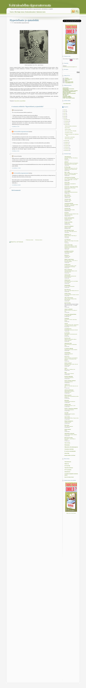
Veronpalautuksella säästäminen (69, 401)
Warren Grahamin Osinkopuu (70, 380)
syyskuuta (66, 124)
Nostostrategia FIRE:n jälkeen (69, 209)
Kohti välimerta (67, 195)
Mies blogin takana (19, 12)
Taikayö (65, 430)
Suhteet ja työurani (67, 227)
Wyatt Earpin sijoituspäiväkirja (70, 314)
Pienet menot (66, 425)
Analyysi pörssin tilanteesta (69, 373)
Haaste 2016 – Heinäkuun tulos (69, 369)
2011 (65, 114)
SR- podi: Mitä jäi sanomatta (69, 286)
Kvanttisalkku (67, 332)
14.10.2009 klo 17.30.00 (16, 168)
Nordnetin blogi (67, 208)
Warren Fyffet (66, 182)
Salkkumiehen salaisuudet (69, 433)
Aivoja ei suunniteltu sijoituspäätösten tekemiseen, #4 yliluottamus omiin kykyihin (71, 359)
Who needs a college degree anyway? (70, 231)
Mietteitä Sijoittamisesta (68, 421)
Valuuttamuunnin (67, 461)
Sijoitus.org (66, 463)
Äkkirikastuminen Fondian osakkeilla (70, 349)
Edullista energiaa (68, 129)
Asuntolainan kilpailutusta (68, 377)
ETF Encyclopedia (67, 469)
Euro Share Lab (67, 289)
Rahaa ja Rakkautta (68, 269)
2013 (65, 111)
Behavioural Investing (68, 437)
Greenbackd (66, 318)
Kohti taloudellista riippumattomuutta (30, 5)
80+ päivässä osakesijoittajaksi (70, 451)
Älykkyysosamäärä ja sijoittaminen (71, 126)
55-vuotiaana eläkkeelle (68, 348)
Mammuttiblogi (67, 285)
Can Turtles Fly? (67, 239)
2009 (65, 118)
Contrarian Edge (67, 199)
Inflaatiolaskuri (67, 471)
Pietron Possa (66, 356)
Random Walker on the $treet (69, 455)
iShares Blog (66, 453)
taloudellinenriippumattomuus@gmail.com (70, 66)
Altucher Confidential (68, 309)
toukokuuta (67, 145)
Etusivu (12, 12)
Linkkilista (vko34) (67, 422)
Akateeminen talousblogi (68, 449)
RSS (77, 11)
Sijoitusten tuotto (41, 12)
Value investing (67, 442)
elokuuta (66, 140)
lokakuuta (66, 122)
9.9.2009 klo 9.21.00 (15, 126)
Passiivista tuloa (67, 338)
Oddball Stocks (67, 280)
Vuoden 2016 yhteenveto (68, 353)
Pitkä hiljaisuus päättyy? (68, 252)
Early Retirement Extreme (69, 230)
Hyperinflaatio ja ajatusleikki (24, 20)
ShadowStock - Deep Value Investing (71, 186)
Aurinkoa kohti (67, 223)
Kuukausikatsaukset (30, 12)
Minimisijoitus (67, 444)
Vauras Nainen (67, 416)
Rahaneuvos (66, 255)
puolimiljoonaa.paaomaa (69, 251)
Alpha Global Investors (68, 297)
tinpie (65, 372)
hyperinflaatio (22, 100)
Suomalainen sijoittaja (68, 132)
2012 (65, 113)
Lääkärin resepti (67, 404)
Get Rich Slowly (67, 264)
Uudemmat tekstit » (39, 239)
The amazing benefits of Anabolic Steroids (71, 294)
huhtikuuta (67, 147)
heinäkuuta (67, 142)
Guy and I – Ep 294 (67, 200)
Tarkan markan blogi (68, 244)
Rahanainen (66, 400)
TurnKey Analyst (67, 293)
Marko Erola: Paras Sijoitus (71, 513)
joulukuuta (67, 119)
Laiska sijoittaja (67, 190)
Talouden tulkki (67, 274)
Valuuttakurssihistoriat (68, 467)
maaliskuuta (67, 148)
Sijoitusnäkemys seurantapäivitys (70, 183)
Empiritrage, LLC (67, 234)
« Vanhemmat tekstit (29, 239)
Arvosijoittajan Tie (67, 328)
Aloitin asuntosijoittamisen (69, 409)
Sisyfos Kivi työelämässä (68, 226)
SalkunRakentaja (67, 156)
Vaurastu (66, 323)
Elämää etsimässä (67, 429)
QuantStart (66, 212)
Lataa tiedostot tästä (66, 103)
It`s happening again (67, 315)
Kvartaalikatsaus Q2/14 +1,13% (69, 405)
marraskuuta (67, 121)
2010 (65, 116)
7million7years (67, 384)
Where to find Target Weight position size (71, 290)
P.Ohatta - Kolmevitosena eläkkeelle (71, 408)
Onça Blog (66, 412)
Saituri (65, 368)
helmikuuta (67, 150)
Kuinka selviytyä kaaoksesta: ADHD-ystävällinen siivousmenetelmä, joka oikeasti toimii (70, 247)
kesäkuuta (66, 143)
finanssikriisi (16, 100)
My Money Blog (67, 167)
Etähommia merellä (67, 196)
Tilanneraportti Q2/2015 (68, 381)
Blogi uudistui (67, 127)
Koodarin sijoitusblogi (68, 376)
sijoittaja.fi (66, 161)
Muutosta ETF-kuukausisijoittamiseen (70, 192)
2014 (65, 109)
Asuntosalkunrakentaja (68, 203)
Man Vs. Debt (67, 172)
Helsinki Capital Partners (69, 259)
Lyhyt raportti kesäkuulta (68, 426)
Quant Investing (67, 302)
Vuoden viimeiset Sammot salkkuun (70, 434)
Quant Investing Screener (69, 477)
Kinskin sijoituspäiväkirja (69, 217)
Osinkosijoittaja (67, 352)
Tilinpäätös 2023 (67, 256)
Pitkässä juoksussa (67, 395)
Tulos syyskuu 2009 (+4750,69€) (70, 130)
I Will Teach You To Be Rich (69, 177)
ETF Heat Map (67, 465)
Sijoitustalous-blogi (68, 343)
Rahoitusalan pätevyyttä (69, 138)
